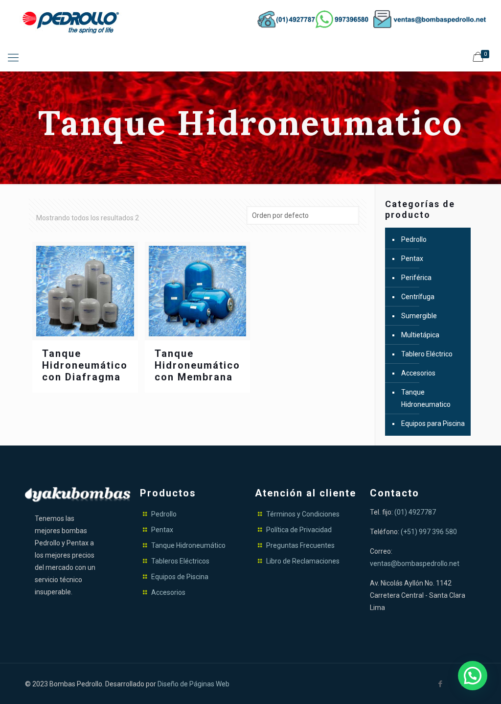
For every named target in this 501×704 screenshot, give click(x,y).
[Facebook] (440, 684)
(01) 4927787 (415, 512)
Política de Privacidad (299, 530)
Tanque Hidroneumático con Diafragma (85, 365)
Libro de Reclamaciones (303, 561)
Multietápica (420, 335)
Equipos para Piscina (433, 423)
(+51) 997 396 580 (429, 532)
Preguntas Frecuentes (300, 545)
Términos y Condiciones (303, 514)
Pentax (412, 258)
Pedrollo (414, 239)
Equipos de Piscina (179, 577)
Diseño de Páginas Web (193, 684)
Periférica (416, 278)
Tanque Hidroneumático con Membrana (197, 365)
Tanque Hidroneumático (188, 545)
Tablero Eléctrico (427, 354)
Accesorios (418, 373)
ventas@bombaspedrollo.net (414, 563)
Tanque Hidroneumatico (426, 398)
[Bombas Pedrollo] (73, 22)
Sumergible (419, 316)
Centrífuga (417, 297)
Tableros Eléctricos (180, 561)
